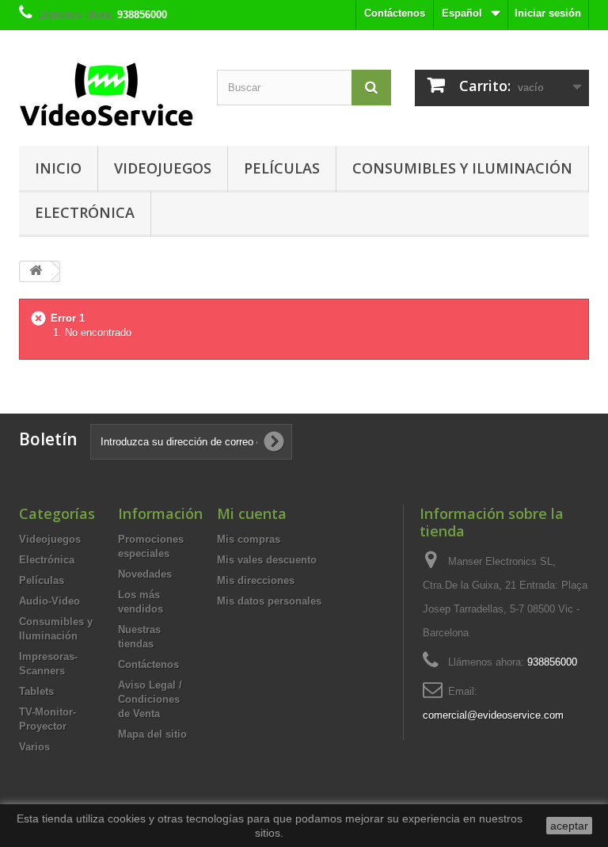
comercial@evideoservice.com (493, 715)
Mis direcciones (255, 580)
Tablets (36, 691)
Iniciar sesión (548, 13)
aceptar (569, 825)
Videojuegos (162, 167)
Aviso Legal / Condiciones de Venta (150, 699)
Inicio (58, 167)
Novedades (145, 574)
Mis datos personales (269, 601)
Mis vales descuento (267, 560)
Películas (282, 167)
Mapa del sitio (152, 734)
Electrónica (85, 212)
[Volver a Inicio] (36, 271)
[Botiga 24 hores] (106, 94)
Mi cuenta (252, 513)
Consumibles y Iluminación (462, 167)
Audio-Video (49, 601)
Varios (34, 747)
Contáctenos (394, 13)
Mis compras (248, 539)
